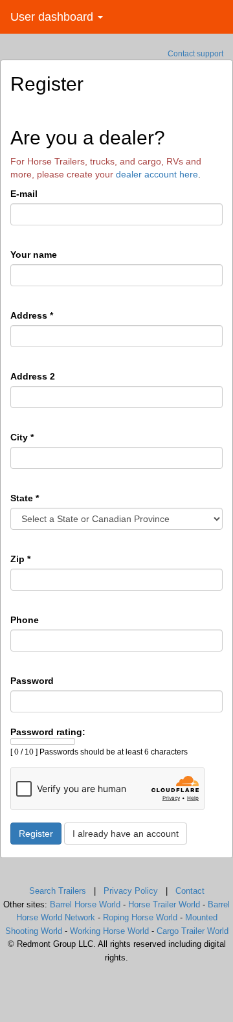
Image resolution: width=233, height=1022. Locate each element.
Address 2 (32, 376)
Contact (190, 891)
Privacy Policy (131, 891)
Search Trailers (57, 891)
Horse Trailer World (164, 904)
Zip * (20, 559)
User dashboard (53, 16)
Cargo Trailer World (192, 931)
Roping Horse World (140, 917)
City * (22, 437)
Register (36, 833)
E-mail (24, 193)
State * (24, 498)
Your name (33, 254)
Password (32, 681)
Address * (31, 315)
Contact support (195, 53)
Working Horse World (109, 931)
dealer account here (157, 174)
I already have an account (125, 833)
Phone (24, 620)
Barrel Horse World (85, 904)
